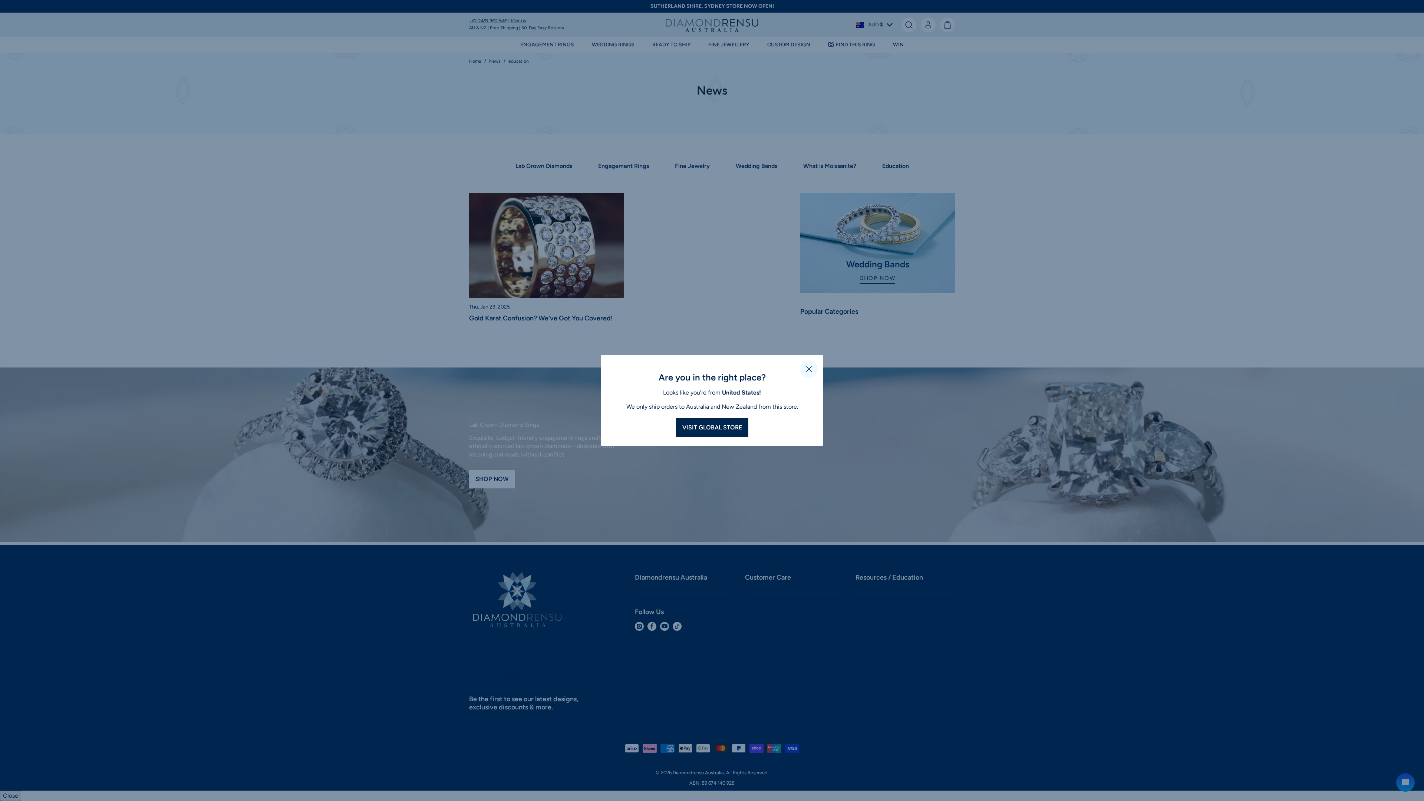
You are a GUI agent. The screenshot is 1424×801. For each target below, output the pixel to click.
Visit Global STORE (712, 427)
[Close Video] (809, 369)
